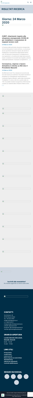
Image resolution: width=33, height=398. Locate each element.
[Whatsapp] (26, 376)
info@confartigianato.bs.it (10, 320)
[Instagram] (6, 376)
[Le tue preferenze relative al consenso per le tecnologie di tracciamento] (2, 395)
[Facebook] (19, 376)
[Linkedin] (13, 376)
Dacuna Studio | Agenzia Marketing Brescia (16, 392)
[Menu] (31, 2)
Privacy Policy (8, 352)
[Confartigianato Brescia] (5, 2)
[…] (30, 59)
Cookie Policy (8, 354)
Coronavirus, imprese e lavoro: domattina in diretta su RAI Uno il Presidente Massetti (15, 66)
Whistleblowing (8, 359)
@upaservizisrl (13, 325)
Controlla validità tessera (11, 363)
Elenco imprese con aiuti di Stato (13, 358)
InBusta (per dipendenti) (10, 361)
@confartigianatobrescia (16, 324)
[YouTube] (16, 382)
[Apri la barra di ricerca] (28, 2)
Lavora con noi (8, 356)
